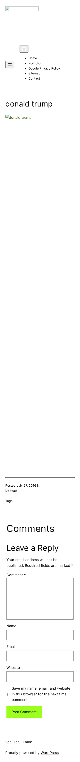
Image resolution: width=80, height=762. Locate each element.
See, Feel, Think (18, 742)
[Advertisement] (40, 290)
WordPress (50, 752)
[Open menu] (9, 64)
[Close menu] (24, 49)
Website (13, 667)
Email (11, 646)
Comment (16, 575)
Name (11, 626)
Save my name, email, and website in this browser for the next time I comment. (41, 694)
